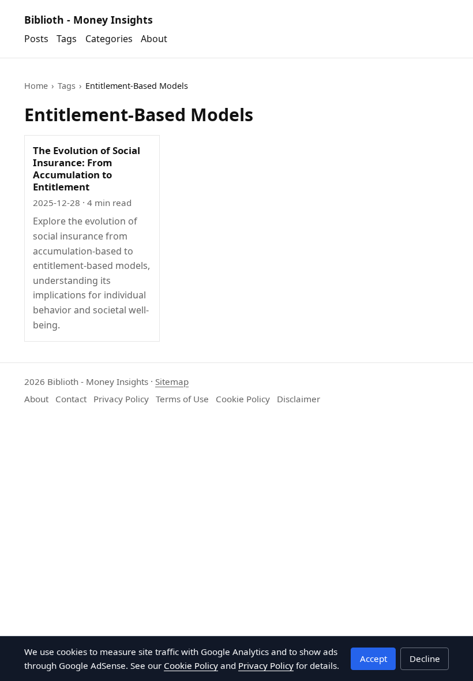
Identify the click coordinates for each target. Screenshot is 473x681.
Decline (425, 658)
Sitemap (172, 381)
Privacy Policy (121, 399)
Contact (71, 399)
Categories (109, 38)
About (154, 38)
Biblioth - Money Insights (88, 20)
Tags (67, 38)
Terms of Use (182, 399)
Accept (373, 658)
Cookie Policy (243, 399)
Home (36, 85)
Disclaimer (298, 399)
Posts (36, 38)
